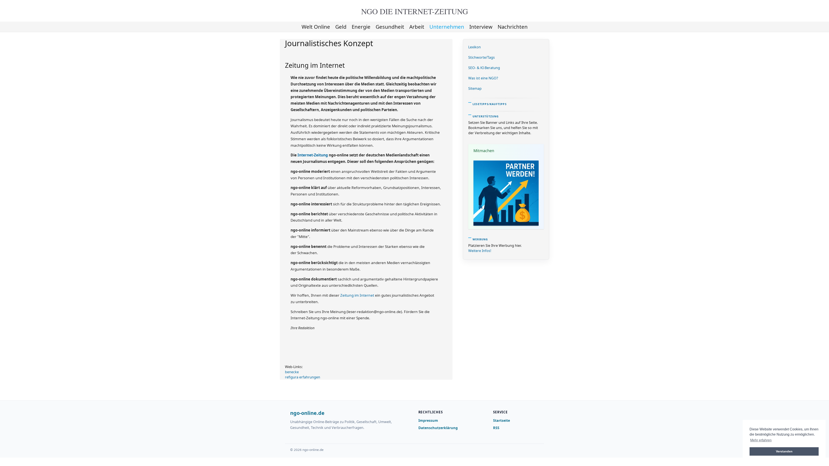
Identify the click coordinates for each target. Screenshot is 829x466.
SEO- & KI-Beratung (484, 67)
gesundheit (390, 26)
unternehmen (446, 26)
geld (340, 26)
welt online (316, 26)
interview (480, 26)
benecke (292, 372)
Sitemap (475, 88)
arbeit (416, 26)
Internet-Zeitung (312, 155)
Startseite (501, 420)
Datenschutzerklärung (438, 427)
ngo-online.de (307, 413)
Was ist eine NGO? (483, 78)
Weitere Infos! (479, 250)
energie (361, 26)
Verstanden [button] (784, 451)
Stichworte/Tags (481, 57)
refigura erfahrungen (302, 377)
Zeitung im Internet (357, 295)
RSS (496, 427)
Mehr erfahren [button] (761, 440)
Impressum (428, 420)
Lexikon (474, 47)
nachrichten (513, 26)
